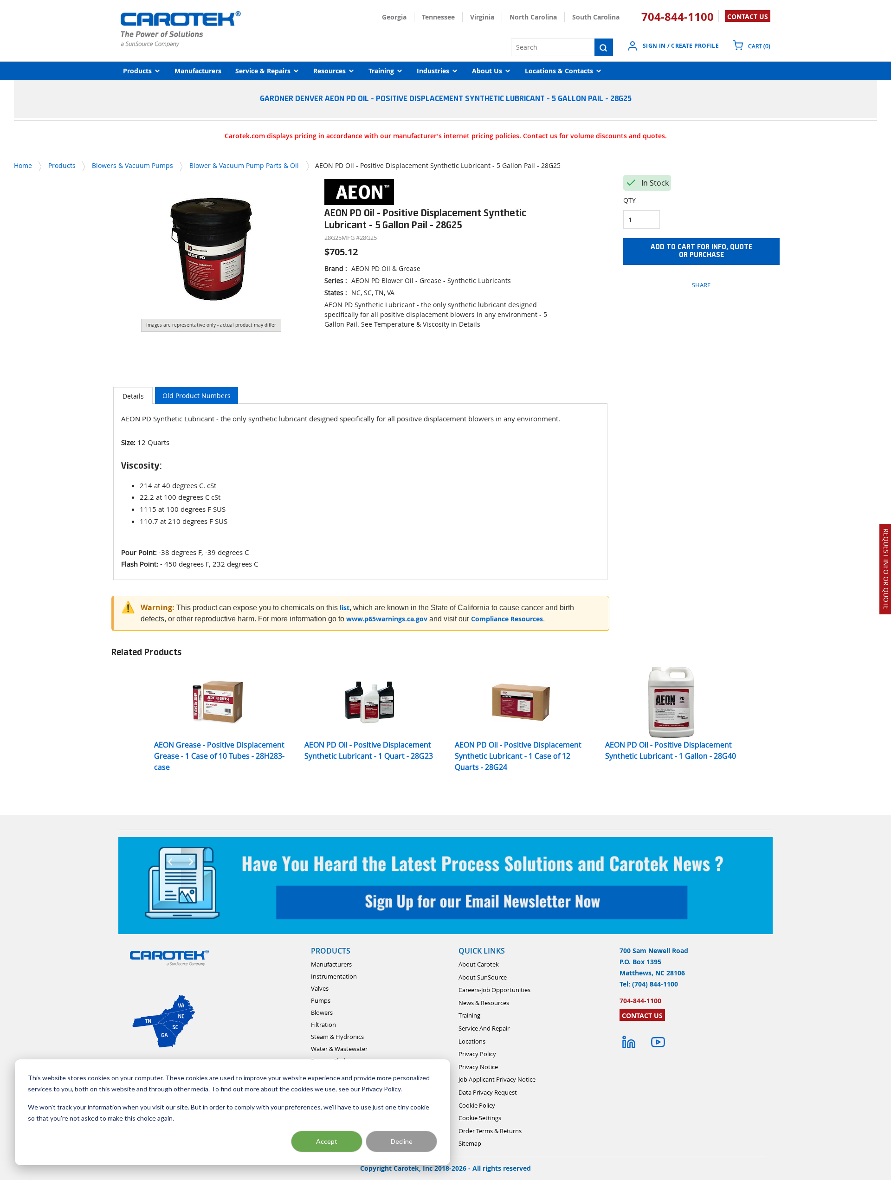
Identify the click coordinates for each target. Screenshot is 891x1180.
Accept (326, 1141)
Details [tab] (133, 396)
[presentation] (133, 395)
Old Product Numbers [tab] (196, 395)
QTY (629, 200)
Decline (402, 1141)
